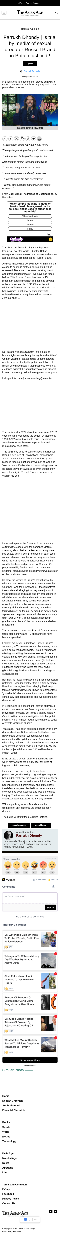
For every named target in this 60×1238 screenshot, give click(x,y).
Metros (6, 1136)
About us (7, 1167)
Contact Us (8, 1203)
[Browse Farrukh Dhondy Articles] (8, 835)
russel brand (41, 825)
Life (4, 1172)
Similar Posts (13, 1070)
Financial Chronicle (13, 1110)
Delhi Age (8, 1153)
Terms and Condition (14, 1184)
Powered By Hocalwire (11, 1231)
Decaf (5, 1163)
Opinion (30, 64)
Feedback (8, 1194)
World (5, 1132)
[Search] (56, 13)
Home (5, 1096)
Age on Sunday (33, 3)
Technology (9, 1141)
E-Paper (7, 1189)
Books (6, 1122)
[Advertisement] (30, 325)
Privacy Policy (10, 1198)
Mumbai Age (9, 1158)
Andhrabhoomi (11, 1105)
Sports (6, 1127)
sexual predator (19, 825)
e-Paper (21, 3)
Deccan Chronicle (12, 1100)
